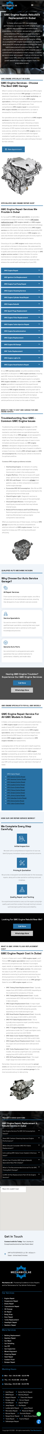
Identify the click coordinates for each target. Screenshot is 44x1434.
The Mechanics (36, 1430)
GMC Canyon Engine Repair (16, 777)
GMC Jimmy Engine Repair (16, 795)
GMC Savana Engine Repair (16, 782)
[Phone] (39, 1421)
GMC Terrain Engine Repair (16, 793)
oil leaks (32, 480)
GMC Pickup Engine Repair (16, 790)
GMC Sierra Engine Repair (15, 801)
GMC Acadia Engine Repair (16, 785)
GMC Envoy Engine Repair (16, 787)
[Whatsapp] (39, 1414)
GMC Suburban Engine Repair (17, 798)
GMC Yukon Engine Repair (16, 803)
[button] (32, 5)
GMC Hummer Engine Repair (16, 779)
